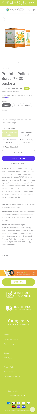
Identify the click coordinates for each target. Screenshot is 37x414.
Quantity (5, 110)
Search (6, 334)
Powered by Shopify (25, 410)
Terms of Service (10, 372)
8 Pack (27, 105)
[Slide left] (14, 63)
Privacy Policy (9, 367)
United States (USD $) (17, 395)
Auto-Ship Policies (11, 339)
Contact (7, 353)
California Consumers (12, 377)
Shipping (4, 91)
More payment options (18, 163)
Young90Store (15, 410)
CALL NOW (18, 282)
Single (6, 105)
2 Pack (16, 105)
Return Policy (9, 344)
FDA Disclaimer (9, 358)
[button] (2, 9)
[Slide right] (23, 63)
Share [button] (6, 255)
